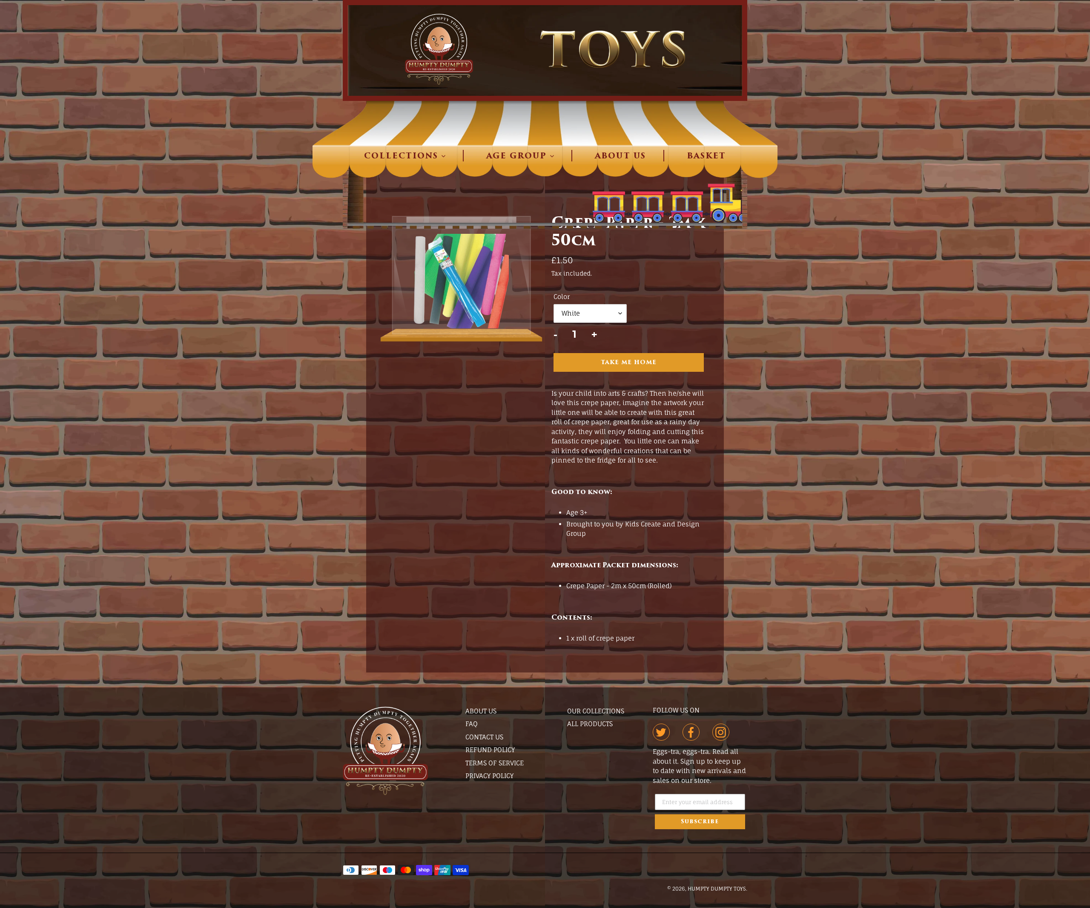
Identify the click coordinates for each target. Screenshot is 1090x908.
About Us (480, 711)
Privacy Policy (489, 776)
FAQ (471, 724)
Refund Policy (490, 750)
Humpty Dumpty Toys (717, 888)
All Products (590, 724)
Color (562, 297)
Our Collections (595, 711)
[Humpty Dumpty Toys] (545, 50)
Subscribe (700, 822)
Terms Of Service (494, 763)
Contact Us (484, 737)
